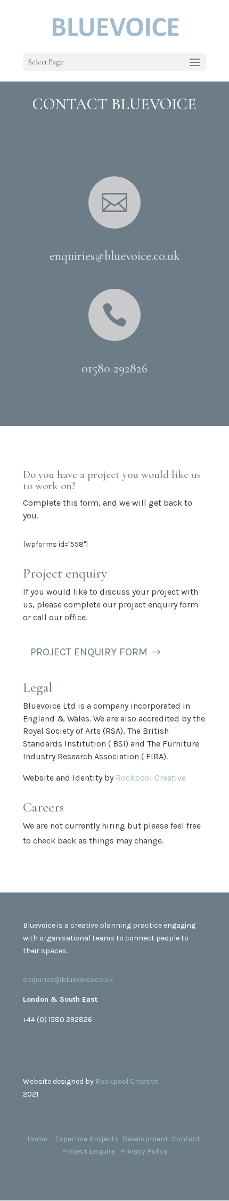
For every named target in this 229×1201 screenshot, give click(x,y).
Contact (185, 1138)
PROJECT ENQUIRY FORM (89, 652)
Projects (104, 1138)
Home (37, 1138)
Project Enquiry (88, 1151)
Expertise (71, 1138)
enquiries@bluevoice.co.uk (68, 979)
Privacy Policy (144, 1151)
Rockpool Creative (151, 778)
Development (145, 1138)
